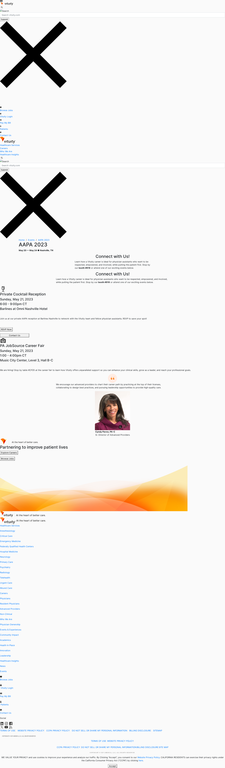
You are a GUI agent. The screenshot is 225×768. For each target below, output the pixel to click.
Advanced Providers (10, 609)
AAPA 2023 (43, 240)
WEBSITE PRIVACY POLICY (31, 730)
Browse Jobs (6, 110)
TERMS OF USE (7, 730)
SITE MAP (163, 747)
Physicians (5, 598)
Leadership (5, 655)
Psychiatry (5, 567)
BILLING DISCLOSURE (140, 730)
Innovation (5, 650)
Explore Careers (9, 452)
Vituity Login (6, 116)
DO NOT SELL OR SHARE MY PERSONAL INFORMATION (99, 730)
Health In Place (7, 645)
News (2, 666)
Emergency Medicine (10, 541)
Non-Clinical (6, 614)
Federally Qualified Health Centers (17, 546)
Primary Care (6, 562)
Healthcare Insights (9, 154)
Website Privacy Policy (148, 757)
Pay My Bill (5, 122)
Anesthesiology (7, 531)
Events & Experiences (10, 629)
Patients (4, 129)
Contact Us (5, 135)
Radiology (5, 572)
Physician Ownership (10, 624)
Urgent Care (6, 583)
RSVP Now (6, 329)
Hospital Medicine (9, 551)
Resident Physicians (9, 603)
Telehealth (5, 577)
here (141, 760)
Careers (4, 148)
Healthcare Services (10, 145)
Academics (5, 640)
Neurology (5, 557)
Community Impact (9, 635)
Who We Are (6, 151)
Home (22, 240)
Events (31, 240)
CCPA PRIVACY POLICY (58, 730)
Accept (112, 766)
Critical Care (6, 536)
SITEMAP (157, 730)
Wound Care (6, 588)
